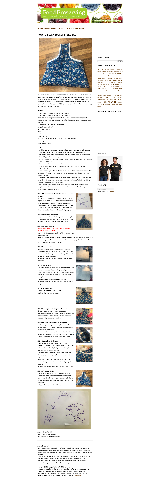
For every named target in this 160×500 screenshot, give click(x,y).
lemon (99, 89)
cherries (106, 80)
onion (120, 93)
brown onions (113, 76)
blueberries (112, 74)
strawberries (110, 102)
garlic (112, 84)
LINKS (81, 29)
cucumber (119, 82)
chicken (111, 80)
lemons (104, 89)
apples (112, 69)
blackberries (104, 74)
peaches (116, 95)
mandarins (115, 88)
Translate (111, 191)
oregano (105, 95)
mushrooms (100, 93)
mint (99, 91)
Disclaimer (77, 475)
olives (115, 93)
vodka (120, 104)
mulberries (119, 91)
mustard (106, 93)
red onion (114, 99)
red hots (109, 99)
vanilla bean (115, 104)
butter (103, 78)
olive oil (111, 93)
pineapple (100, 97)
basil (108, 71)
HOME (40, 29)
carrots (116, 78)
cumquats (100, 84)
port (114, 97)
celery (120, 78)
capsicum (109, 78)
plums (107, 97)
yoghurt (99, 106)
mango (120, 88)
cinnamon (100, 82)
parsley (110, 95)
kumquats (119, 86)
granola (100, 86)
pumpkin (120, 97)
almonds (107, 69)
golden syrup (118, 84)
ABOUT (47, 29)
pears (121, 95)
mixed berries (106, 91)
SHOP (68, 29)
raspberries (102, 99)
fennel (107, 84)
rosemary (100, 102)
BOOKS (61, 29)
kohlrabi (115, 86)
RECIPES (74, 29)
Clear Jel (100, 69)
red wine (120, 99)
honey (104, 86)
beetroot (112, 71)
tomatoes (106, 104)
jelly (111, 86)
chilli (114, 80)
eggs (104, 84)
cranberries (112, 82)
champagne (100, 80)
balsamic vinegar (102, 71)
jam (108, 86)
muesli (113, 91)
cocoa (105, 82)
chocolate (119, 80)
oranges (100, 95)
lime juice (110, 88)
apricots (119, 69)
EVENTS (54, 29)
